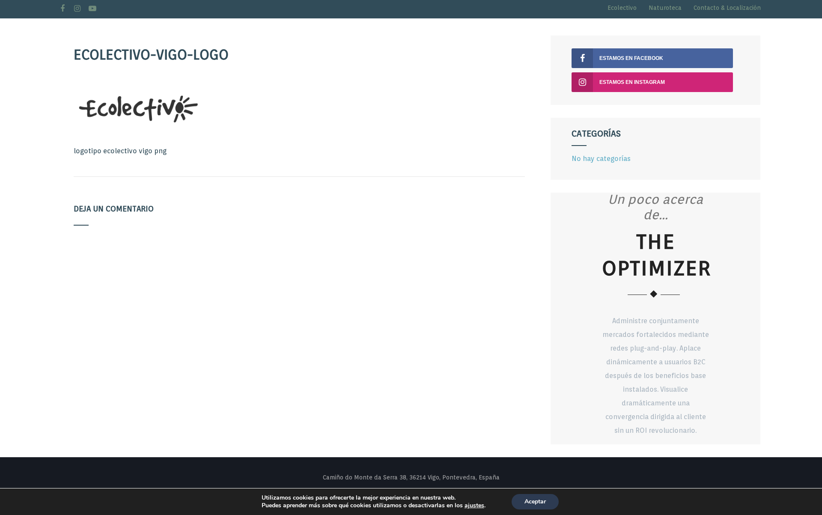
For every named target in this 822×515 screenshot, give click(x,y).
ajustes (474, 505)
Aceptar (535, 501)
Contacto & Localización (727, 7)
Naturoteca (665, 7)
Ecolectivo (622, 7)
